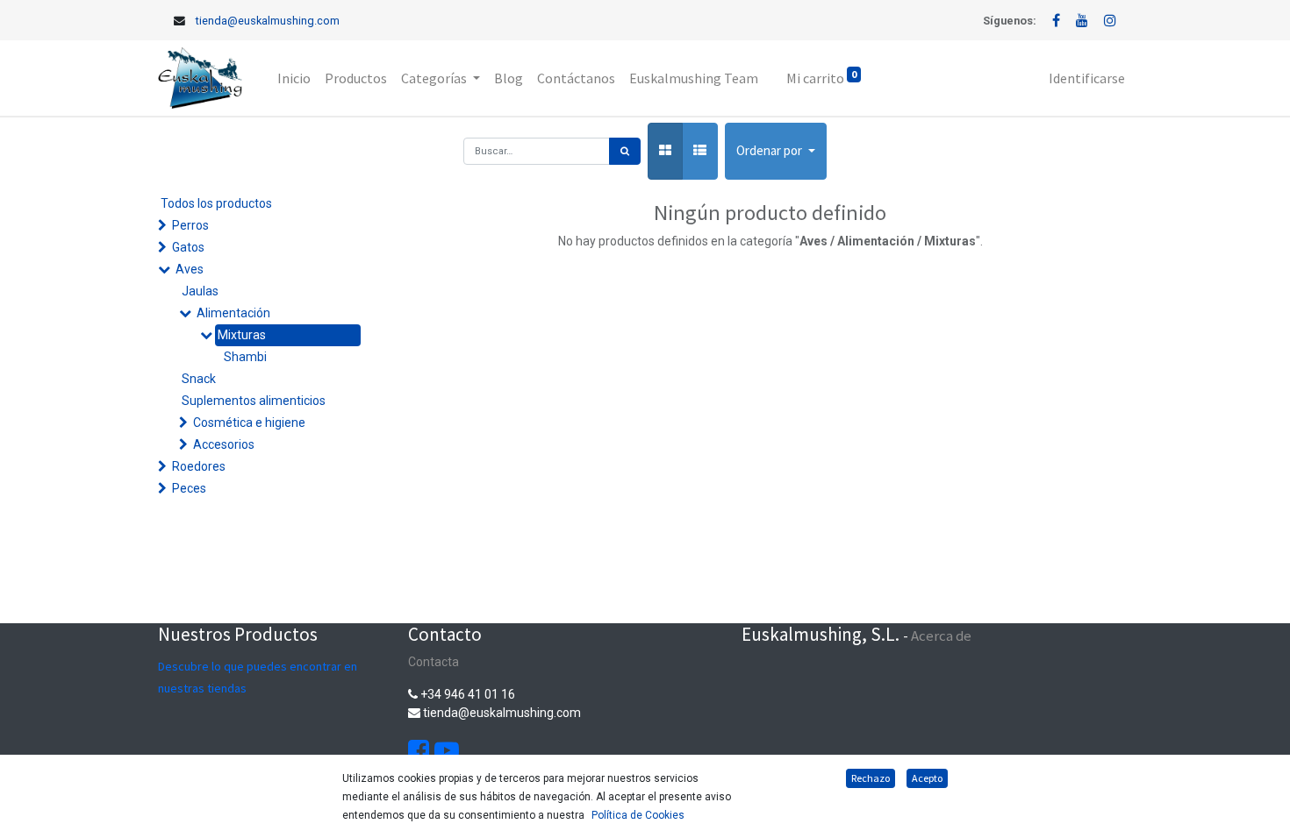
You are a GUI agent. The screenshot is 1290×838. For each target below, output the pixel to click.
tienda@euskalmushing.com (268, 20)
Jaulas (200, 291)
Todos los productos (216, 203)
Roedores (199, 466)
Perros (190, 225)
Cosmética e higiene (249, 422)
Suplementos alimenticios (254, 401)
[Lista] (700, 151)
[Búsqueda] (625, 151)
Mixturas (242, 335)
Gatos (188, 247)
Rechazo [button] (870, 778)
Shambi (245, 357)
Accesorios (223, 444)
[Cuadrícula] (665, 151)
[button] (776, 151)
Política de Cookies (637, 815)
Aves (190, 269)
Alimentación (233, 313)
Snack (199, 379)
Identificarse (1087, 78)
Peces (189, 488)
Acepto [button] (927, 778)
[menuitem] (294, 78)
